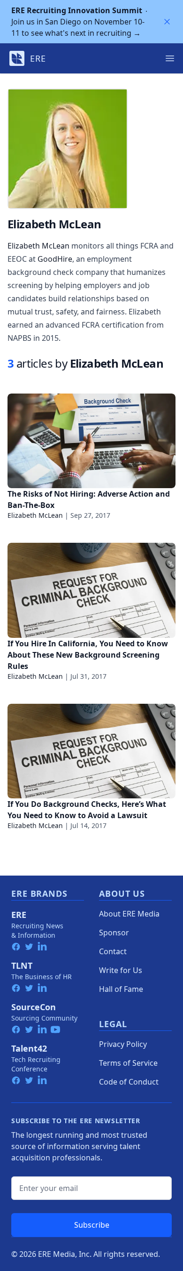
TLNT (21, 965)
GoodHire (55, 259)
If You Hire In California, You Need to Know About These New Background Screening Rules (88, 654)
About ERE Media (129, 914)
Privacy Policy (123, 1044)
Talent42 (29, 1048)
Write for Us (120, 970)
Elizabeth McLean (38, 246)
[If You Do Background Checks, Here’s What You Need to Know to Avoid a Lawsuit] (91, 751)
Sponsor (114, 932)
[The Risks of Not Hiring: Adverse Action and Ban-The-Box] (91, 441)
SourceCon (33, 1007)
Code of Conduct (129, 1082)
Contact (113, 951)
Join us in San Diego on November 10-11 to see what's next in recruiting (78, 21)
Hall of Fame (121, 989)
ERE (18, 914)
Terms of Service (128, 1063)
